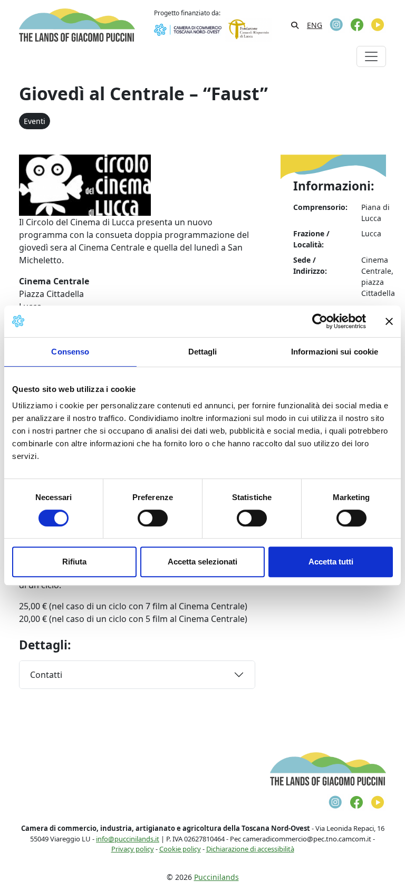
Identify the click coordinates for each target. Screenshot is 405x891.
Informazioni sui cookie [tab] (334, 351)
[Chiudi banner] (389, 321)
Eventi (34, 121)
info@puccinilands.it (127, 839)
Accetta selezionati (202, 561)
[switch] (153, 518)
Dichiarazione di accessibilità (250, 849)
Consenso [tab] (70, 351)
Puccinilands (216, 877)
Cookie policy (180, 849)
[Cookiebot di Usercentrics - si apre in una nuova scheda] (320, 321)
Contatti (46, 675)
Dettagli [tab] (202, 351)
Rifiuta (74, 561)
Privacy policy (132, 849)
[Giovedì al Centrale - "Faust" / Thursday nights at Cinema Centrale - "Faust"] (85, 184)
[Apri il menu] (371, 56)
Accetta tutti (330, 561)
